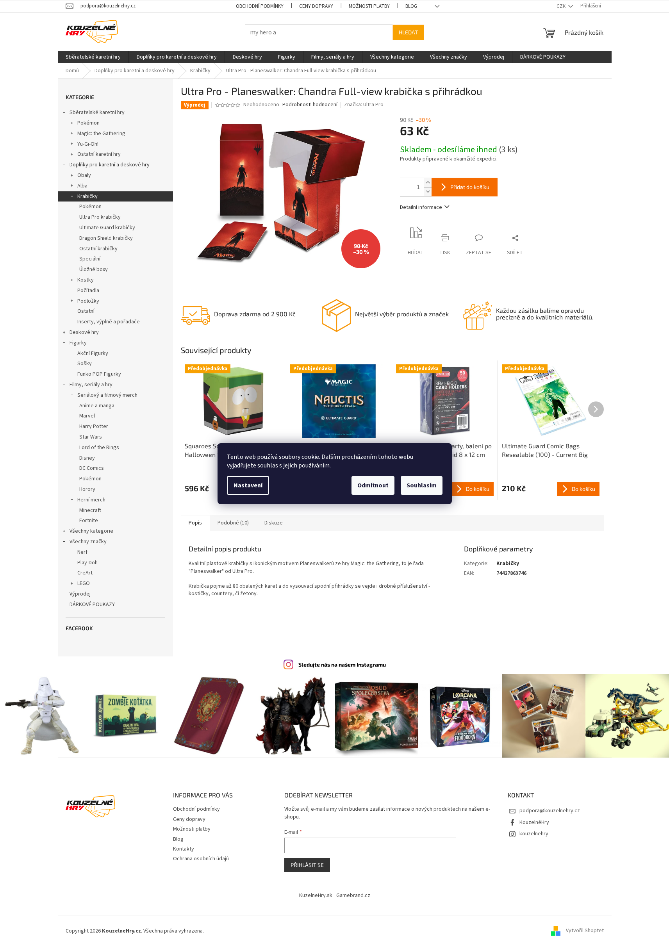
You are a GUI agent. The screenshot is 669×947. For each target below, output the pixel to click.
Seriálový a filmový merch (107, 395)
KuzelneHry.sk (315, 895)
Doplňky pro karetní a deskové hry (110, 165)
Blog (411, 6)
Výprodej (80, 594)
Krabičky (87, 196)
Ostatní (86, 311)
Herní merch (91, 500)
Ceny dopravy (316, 6)
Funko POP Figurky (99, 374)
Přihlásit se (307, 864)
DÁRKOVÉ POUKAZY (92, 604)
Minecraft (90, 510)
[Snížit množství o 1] (428, 191)
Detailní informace (421, 207)
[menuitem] (93, 57)
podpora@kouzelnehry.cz (549, 811)
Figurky (78, 343)
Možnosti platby (369, 6)
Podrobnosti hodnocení (309, 105)
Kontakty (183, 849)
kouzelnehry (533, 834)
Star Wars (90, 437)
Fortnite (88, 520)
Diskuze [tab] (273, 523)
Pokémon (88, 123)
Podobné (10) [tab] (233, 523)
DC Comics (91, 468)
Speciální (89, 259)
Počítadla (88, 290)
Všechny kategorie (91, 531)
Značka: (364, 105)
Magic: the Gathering (101, 133)
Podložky (88, 301)
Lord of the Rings (99, 447)
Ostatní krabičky (98, 249)
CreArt (85, 573)
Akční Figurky (92, 353)
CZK (562, 6)
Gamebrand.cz (353, 895)
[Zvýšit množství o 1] (428, 182)
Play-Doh (87, 563)
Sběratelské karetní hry (97, 112)
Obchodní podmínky (260, 6)
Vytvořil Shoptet (585, 931)
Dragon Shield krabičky (106, 238)
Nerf (82, 552)
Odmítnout (373, 485)
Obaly (84, 175)
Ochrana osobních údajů (201, 859)
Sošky (84, 363)
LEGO (83, 583)
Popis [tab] (195, 523)
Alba (82, 186)
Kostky (85, 280)
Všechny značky (88, 542)
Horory (87, 489)
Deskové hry (84, 332)
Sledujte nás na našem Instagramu (342, 664)
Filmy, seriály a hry (91, 385)
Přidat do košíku (469, 187)
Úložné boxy (93, 269)
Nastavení (248, 485)
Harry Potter (93, 426)
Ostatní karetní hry (99, 154)
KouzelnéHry (534, 822)
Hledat (408, 32)
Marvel (87, 416)
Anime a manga (96, 406)
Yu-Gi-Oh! (87, 144)
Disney (87, 458)
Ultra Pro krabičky (100, 217)
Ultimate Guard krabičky (107, 228)
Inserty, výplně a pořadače (108, 322)
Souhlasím (422, 485)
